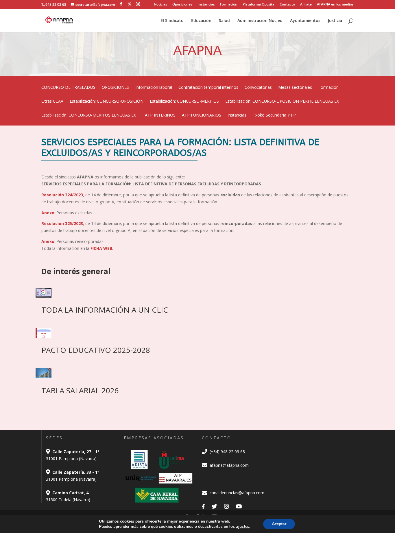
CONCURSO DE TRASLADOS (68, 87)
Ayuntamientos (305, 21)
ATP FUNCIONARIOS (201, 115)
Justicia (335, 21)
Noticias (160, 5)
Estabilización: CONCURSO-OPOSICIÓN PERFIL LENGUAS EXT (283, 101)
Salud (224, 21)
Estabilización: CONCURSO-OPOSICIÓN (106, 101)
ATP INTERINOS (160, 115)
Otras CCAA (52, 101)
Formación (228, 5)
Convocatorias (258, 87)
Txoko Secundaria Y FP (274, 115)
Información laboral (153, 87)
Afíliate (306, 5)
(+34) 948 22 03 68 (226, 451)
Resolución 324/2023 (62, 195)
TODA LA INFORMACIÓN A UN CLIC (104, 310)
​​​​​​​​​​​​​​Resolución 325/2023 (62, 223)
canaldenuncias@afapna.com (236, 492)
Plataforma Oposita (258, 5)
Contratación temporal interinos (208, 87)
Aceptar (279, 524)
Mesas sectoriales (295, 87)
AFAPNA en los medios (335, 5)
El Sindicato (172, 21)
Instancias (206, 5)
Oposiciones (182, 5)
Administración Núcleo (260, 21)
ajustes (242, 526)
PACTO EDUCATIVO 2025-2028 (95, 350)
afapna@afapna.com (228, 465)
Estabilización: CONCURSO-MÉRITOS (184, 101)
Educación (201, 21)
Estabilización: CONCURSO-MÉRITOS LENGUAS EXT (90, 115)
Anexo (47, 212)
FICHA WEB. (102, 248)
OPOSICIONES (115, 87)
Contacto (287, 5)
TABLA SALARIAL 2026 (80, 390)
